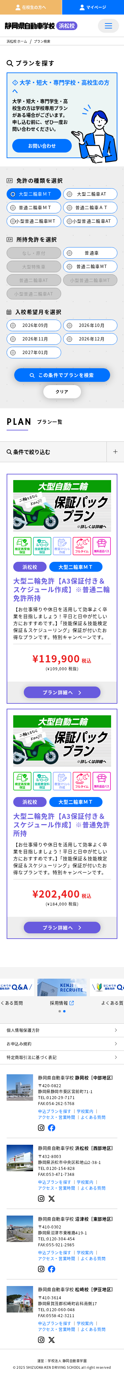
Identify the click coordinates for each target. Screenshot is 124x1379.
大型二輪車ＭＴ (35, 194)
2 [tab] (64, 1011)
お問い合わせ (42, 145)
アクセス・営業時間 (56, 1117)
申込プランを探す (54, 1111)
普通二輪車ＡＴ (91, 207)
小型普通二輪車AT (91, 221)
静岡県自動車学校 (77, 1077)
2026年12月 (92, 338)
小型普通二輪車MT (35, 221)
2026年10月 (92, 325)
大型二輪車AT (91, 194)
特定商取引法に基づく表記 (32, 1057)
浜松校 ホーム (17, 41)
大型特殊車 (34, 266)
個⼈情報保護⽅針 (23, 1030)
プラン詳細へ (58, 692)
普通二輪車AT (34, 280)
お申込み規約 (19, 1043)
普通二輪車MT (91, 266)
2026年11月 (35, 338)
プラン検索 (42, 41)
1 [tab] (60, 1011)
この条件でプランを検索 (66, 375)
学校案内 (85, 1111)
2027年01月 (35, 352)
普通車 (92, 252)
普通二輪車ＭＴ (35, 207)
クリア (62, 391)
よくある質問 (93, 1117)
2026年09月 (35, 325)
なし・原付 (34, 253)
